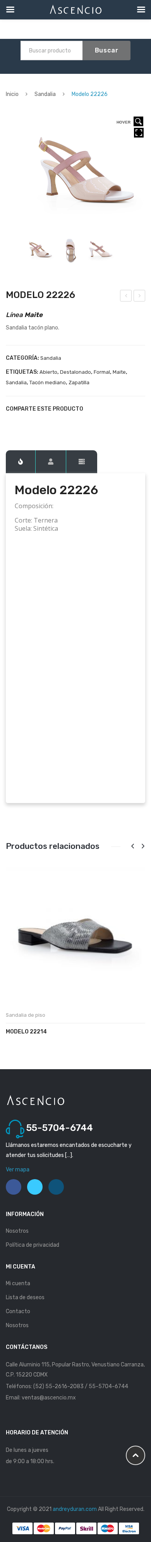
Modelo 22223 (126, 296)
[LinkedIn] (61, 423)
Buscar (106, 50)
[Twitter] (22, 423)
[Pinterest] (35, 423)
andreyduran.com (75, 1509)
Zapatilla (79, 382)
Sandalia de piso (25, 1015)
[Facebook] (9, 423)
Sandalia (45, 94)
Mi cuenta (18, 1283)
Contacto (18, 1311)
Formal (102, 372)
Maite (119, 372)
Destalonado (75, 372)
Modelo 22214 (26, 1031)
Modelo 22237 (139, 296)
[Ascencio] (35, 1099)
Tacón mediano (47, 382)
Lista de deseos (25, 1297)
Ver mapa (17, 1169)
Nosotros (17, 1231)
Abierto (48, 372)
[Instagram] (56, 1187)
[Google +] (48, 423)
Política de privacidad (32, 1245)
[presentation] (132, 846)
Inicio (12, 94)
